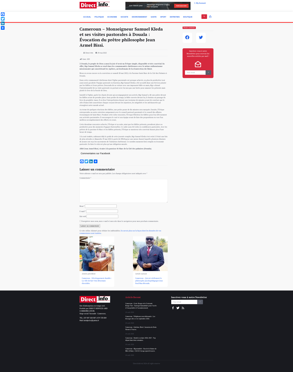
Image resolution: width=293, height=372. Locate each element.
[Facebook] (2, 14)
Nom (82, 206)
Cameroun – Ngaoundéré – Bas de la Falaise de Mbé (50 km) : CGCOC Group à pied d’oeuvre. (140, 350)
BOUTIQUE (187, 17)
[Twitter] (2, 18)
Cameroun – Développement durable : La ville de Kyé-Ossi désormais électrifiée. (97, 280)
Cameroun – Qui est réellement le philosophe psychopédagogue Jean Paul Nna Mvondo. (149, 280)
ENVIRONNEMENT (139, 17)
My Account (201, 3)
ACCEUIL (87, 17)
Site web (83, 216)
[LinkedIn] (2, 23)
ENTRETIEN (175, 17)
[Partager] (2, 28)
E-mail (83, 211)
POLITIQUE (99, 17)
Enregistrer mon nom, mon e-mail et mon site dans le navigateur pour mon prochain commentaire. (120, 221)
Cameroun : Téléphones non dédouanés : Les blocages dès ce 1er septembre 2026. (140, 317)
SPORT (163, 17)
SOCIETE (124, 17)
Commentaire (85, 178)
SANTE (154, 17)
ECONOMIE (112, 17)
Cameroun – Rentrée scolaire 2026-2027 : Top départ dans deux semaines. (140, 339)
